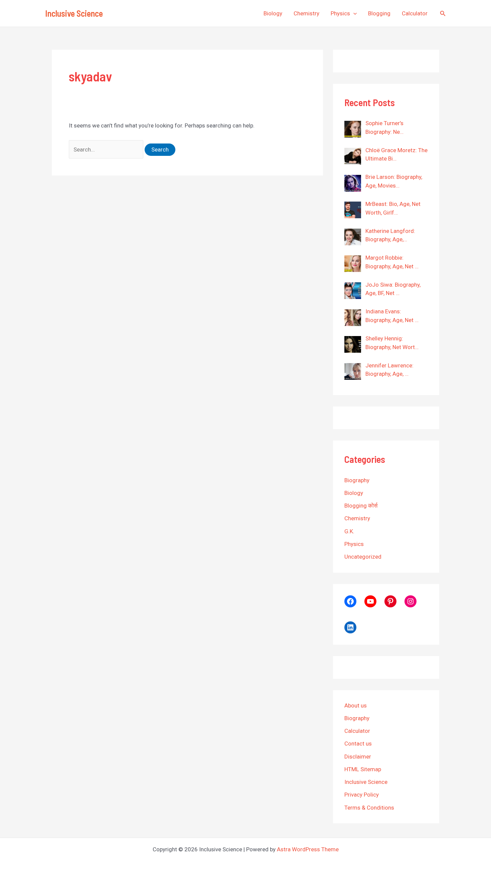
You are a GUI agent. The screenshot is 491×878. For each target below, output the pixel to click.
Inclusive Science (74, 13)
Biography (356, 480)
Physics (340, 13)
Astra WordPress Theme (308, 849)
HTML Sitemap (362, 769)
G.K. (349, 531)
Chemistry (306, 13)
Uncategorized (362, 556)
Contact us (358, 743)
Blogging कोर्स (360, 505)
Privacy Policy (361, 794)
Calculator (415, 13)
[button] (353, 13)
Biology (273, 13)
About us (355, 705)
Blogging (379, 13)
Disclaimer (357, 756)
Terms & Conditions (369, 807)
